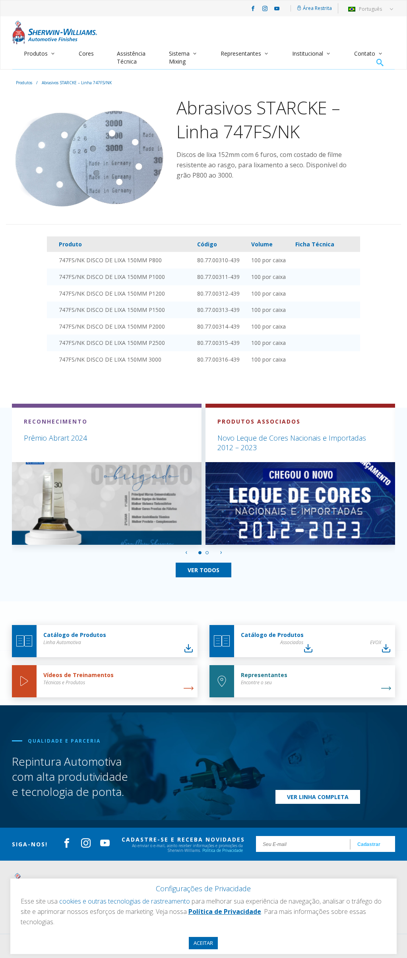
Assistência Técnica (131, 57)
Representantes (241, 53)
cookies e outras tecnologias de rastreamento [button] (124, 901)
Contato (364, 53)
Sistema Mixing (179, 57)
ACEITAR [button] (203, 942)
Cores (86, 53)
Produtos (36, 53)
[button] (200, 552)
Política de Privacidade (222, 850)
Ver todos (203, 570)
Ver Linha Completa (318, 797)
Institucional (307, 53)
